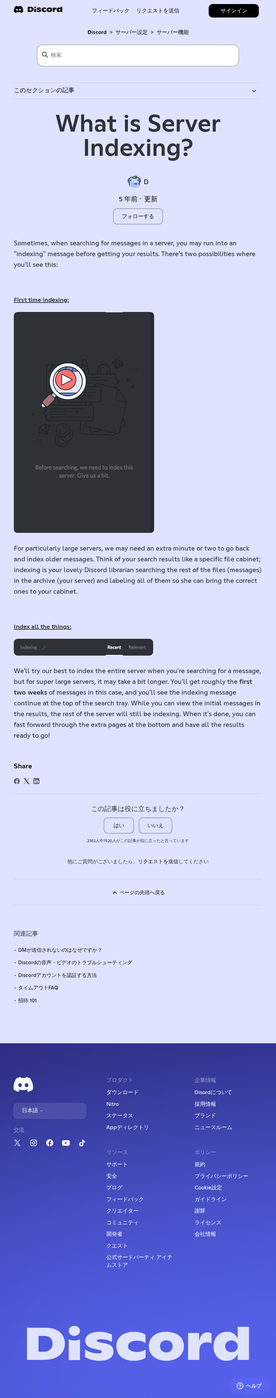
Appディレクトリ (127, 1127)
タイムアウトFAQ (38, 987)
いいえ (155, 825)
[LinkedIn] (36, 781)
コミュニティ (122, 1222)
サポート (117, 1164)
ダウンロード (122, 1092)
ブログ (114, 1187)
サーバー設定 (131, 32)
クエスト (117, 1246)
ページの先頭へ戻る (141, 892)
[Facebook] (17, 781)
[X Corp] (27, 781)
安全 (111, 1176)
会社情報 (205, 1234)
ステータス (119, 1115)
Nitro (112, 1104)
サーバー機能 (173, 32)
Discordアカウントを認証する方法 (57, 975)
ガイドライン (211, 1199)
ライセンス (208, 1222)
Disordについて (213, 1092)
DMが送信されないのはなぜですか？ (60, 950)
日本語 (30, 1110)
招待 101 (27, 1000)
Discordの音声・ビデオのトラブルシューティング (75, 962)
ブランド (205, 1115)
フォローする (138, 216)
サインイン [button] (233, 10)
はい (118, 825)
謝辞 (200, 1211)
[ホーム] (38, 11)
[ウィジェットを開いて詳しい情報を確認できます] (249, 1386)
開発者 (114, 1234)
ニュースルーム (213, 1127)
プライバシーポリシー (221, 1176)
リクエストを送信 (157, 10)
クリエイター (122, 1211)
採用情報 (205, 1104)
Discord (97, 32)
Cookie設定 (208, 1187)
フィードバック (111, 10)
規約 (200, 1164)
